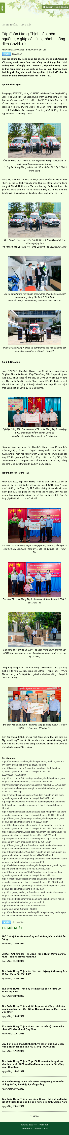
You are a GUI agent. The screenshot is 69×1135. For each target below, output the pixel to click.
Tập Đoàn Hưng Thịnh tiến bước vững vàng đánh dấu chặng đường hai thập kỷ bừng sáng (33, 1083)
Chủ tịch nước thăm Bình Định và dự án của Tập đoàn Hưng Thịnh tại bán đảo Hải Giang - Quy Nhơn (33, 1045)
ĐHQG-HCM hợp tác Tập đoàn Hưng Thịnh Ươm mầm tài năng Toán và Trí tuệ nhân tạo (34, 955)
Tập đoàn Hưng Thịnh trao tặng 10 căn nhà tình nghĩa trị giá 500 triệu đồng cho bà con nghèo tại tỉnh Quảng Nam (34, 1100)
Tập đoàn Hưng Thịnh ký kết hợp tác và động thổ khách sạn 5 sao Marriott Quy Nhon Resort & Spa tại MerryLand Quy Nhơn (34, 1009)
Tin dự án (26, 25)
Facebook (43, 1125)
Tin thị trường (10, 25)
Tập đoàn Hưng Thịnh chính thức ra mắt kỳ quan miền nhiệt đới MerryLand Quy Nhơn (33, 1028)
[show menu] (4, 4)
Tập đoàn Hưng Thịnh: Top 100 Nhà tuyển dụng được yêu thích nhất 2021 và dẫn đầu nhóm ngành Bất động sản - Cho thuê (33, 1064)
